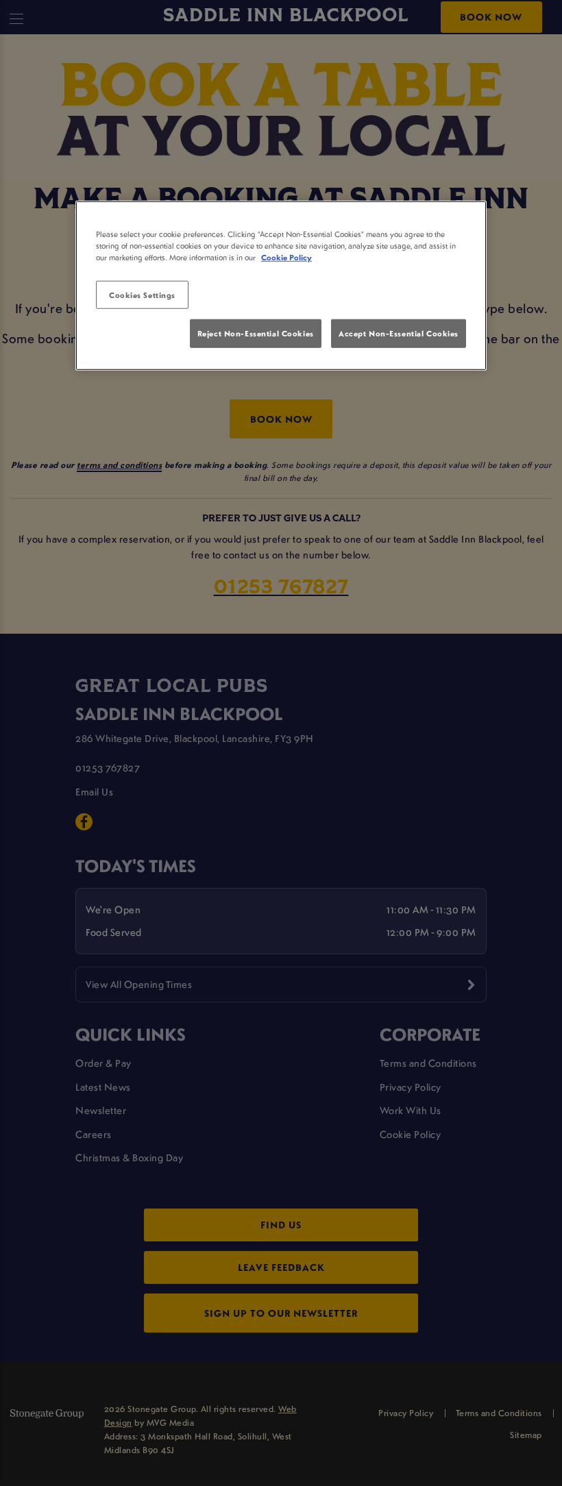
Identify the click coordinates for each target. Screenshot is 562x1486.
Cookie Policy (286, 257)
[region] (281, 286)
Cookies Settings (142, 294)
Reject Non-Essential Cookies (255, 333)
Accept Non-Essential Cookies (399, 333)
